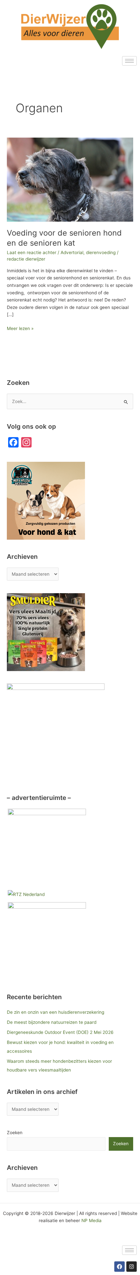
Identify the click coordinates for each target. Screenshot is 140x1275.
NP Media (91, 1220)
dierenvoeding (101, 252)
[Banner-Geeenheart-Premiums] (47, 847)
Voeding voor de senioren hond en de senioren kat (64, 238)
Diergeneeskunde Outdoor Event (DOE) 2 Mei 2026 (60, 1032)
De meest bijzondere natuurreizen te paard (51, 1022)
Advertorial (72, 252)
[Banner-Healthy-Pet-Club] (47, 940)
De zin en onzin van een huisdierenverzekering (55, 1012)
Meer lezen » (20, 328)
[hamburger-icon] (129, 61)
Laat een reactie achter (31, 252)
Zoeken (14, 1132)
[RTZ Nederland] (26, 894)
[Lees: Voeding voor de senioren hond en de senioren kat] (70, 179)
